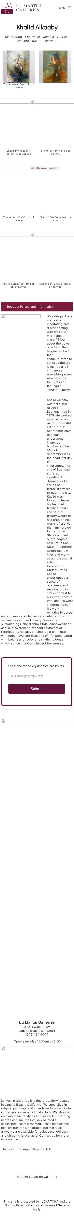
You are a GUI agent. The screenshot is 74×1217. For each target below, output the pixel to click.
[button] (37, 307)
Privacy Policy (26, 1205)
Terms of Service (56, 1205)
